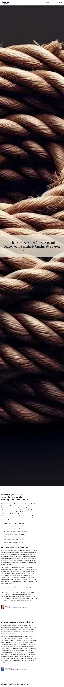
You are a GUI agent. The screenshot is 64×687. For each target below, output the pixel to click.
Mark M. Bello (8, 668)
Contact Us (59, 2)
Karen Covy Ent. (24, 607)
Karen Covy (8, 606)
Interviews (53, 2)
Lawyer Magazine (29, 251)
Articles (48, 2)
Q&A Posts (42, 2)
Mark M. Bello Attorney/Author (20, 669)
